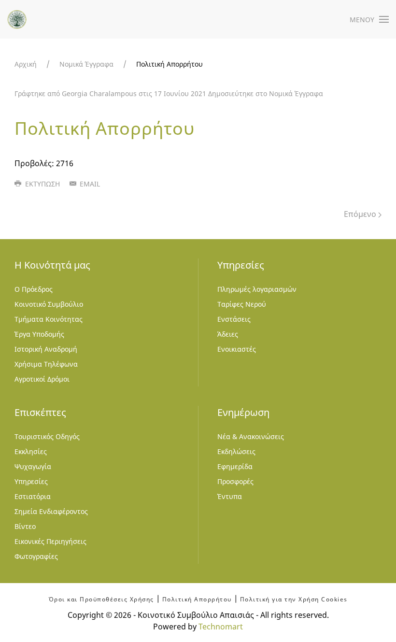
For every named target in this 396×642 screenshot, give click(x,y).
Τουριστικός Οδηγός (47, 436)
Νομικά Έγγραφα (86, 64)
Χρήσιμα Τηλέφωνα (46, 364)
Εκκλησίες (30, 451)
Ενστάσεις (234, 319)
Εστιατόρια (32, 496)
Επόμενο (361, 214)
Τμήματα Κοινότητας (48, 319)
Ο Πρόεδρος (33, 289)
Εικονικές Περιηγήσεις (50, 541)
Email (89, 183)
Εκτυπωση (41, 183)
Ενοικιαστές (236, 349)
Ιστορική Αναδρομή (45, 349)
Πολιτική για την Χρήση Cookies (294, 599)
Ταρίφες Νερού (241, 304)
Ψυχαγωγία (32, 466)
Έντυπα (229, 496)
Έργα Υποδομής (39, 334)
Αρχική (25, 64)
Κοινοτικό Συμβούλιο (48, 304)
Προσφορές (235, 481)
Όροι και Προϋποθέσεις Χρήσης (101, 599)
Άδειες (227, 334)
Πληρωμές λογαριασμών (257, 289)
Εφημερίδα (235, 466)
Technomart (220, 626)
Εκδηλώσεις (236, 451)
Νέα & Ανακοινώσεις (250, 436)
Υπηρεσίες (31, 481)
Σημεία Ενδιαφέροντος (51, 511)
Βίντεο (25, 526)
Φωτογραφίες (36, 556)
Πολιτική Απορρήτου (197, 599)
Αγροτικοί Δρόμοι (42, 379)
